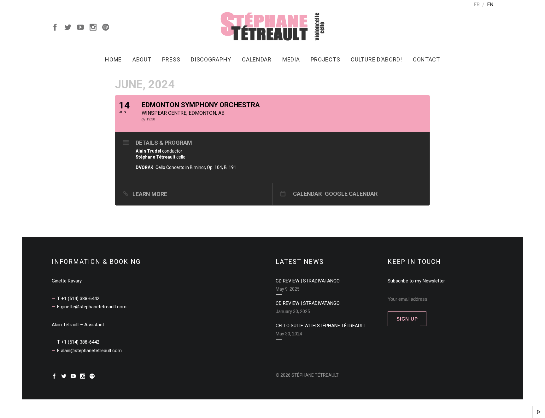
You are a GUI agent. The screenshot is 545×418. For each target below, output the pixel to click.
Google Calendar (351, 193)
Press (171, 59)
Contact (426, 59)
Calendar (257, 59)
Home (113, 59)
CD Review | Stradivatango (308, 281)
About (141, 59)
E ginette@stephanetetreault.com (91, 307)
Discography (211, 59)
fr (477, 5)
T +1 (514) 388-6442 (78, 298)
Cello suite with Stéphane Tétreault (321, 325)
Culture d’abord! (376, 59)
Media (291, 59)
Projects (325, 59)
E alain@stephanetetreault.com (89, 350)
